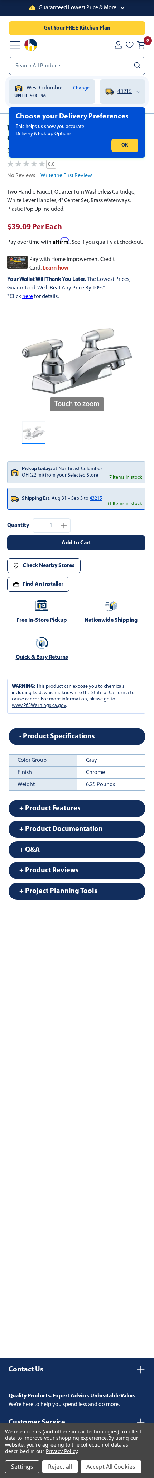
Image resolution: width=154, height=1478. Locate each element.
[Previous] (32, 361)
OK (124, 145)
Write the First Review (66, 176)
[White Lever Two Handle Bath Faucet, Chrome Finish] (33, 432)
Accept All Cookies (110, 1467)
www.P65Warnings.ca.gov (39, 705)
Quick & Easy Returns (42, 657)
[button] (77, 8)
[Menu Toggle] (15, 45)
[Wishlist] (129, 45)
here (27, 296)
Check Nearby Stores (48, 566)
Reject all (60, 1467)
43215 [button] (96, 498)
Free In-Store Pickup (41, 620)
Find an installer (43, 584)
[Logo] (30, 45)
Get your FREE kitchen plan (77, 28)
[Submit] (138, 66)
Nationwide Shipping (111, 620)
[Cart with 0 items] (141, 45)
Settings (22, 1467)
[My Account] (118, 45)
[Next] (122, 361)
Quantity (18, 525)
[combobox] (77, 66)
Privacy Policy (61, 1451)
